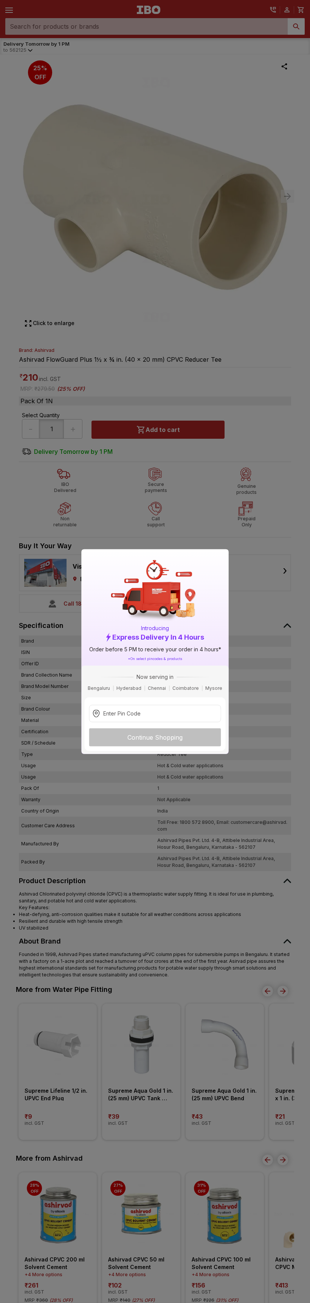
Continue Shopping (155, 737)
